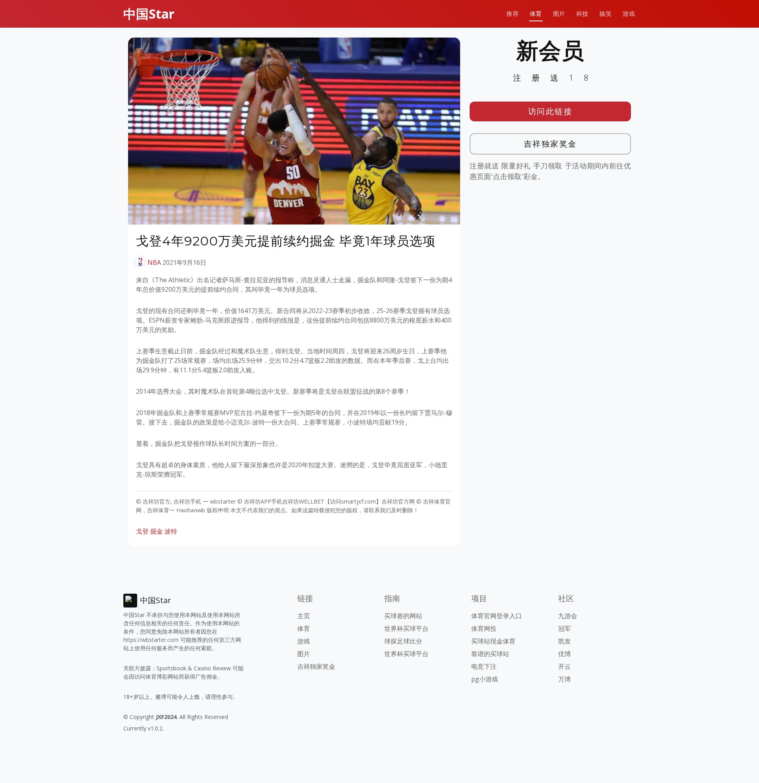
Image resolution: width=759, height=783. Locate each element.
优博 (564, 653)
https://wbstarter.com (151, 639)
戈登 (142, 531)
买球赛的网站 (403, 615)
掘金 (156, 531)
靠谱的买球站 (490, 653)
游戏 (629, 13)
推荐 (512, 13)
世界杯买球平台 (406, 628)
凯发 (564, 641)
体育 (536, 13)
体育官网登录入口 (496, 615)
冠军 (564, 628)
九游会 (567, 615)
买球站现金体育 (493, 641)
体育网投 (484, 628)
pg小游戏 (484, 679)
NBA (154, 262)
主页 (303, 615)
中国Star (148, 13)
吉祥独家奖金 (550, 143)
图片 (559, 13)
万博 (564, 679)
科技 (582, 13)
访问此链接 (550, 111)
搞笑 (605, 13)
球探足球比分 (403, 641)
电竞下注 (484, 666)
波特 (170, 531)
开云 (564, 666)
